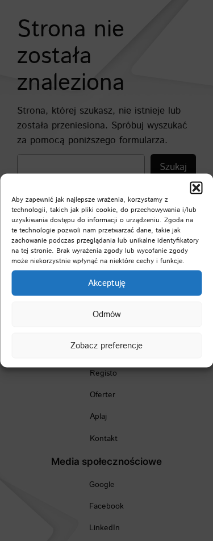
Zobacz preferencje (106, 345)
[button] (196, 188)
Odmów (107, 314)
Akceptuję (107, 283)
